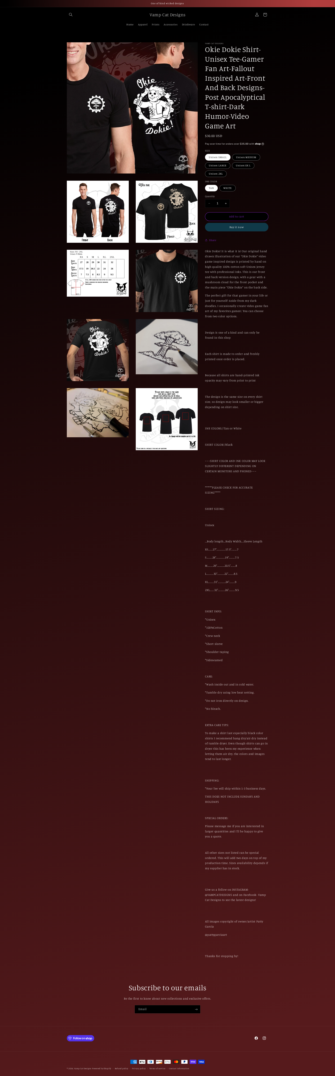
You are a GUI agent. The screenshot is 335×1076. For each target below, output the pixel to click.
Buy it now (236, 227)
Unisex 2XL (216, 173)
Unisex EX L (243, 165)
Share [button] (212, 239)
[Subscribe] (196, 1009)
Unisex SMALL (218, 157)
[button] (71, 15)
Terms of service (157, 1068)
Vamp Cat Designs (82, 1068)
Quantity (210, 196)
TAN (211, 187)
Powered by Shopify (101, 1068)
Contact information (179, 1068)
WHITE (227, 187)
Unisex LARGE (217, 165)
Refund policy (121, 1068)
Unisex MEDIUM (246, 157)
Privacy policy (139, 1068)
